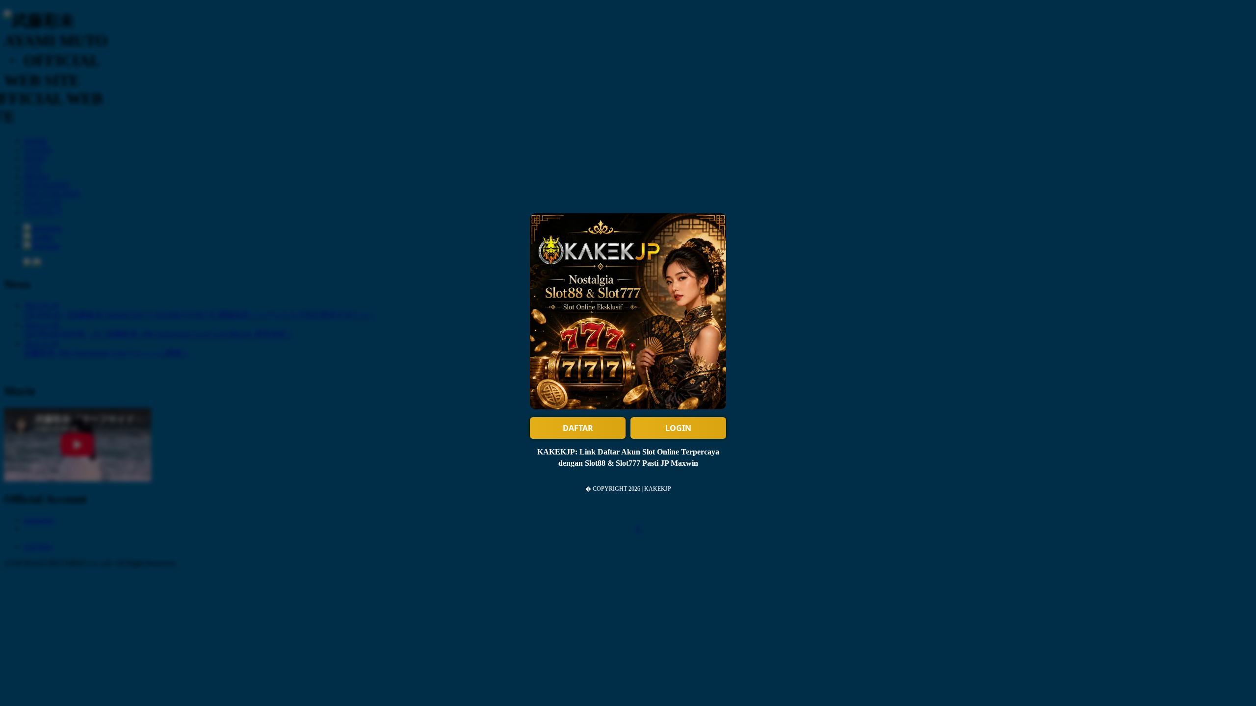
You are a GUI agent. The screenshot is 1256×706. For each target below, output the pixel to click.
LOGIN (678, 428)
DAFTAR (578, 428)
